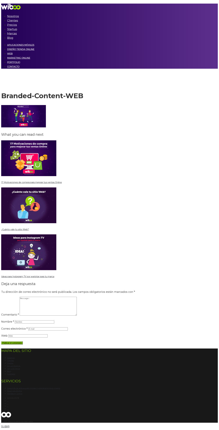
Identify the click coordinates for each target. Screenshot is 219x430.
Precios (12, 25)
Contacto (11, 374)
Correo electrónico (14, 328)
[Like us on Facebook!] (7, 401)
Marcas (12, 33)
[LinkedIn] (7, 409)
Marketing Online (14, 393)
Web (4, 335)
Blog (10, 37)
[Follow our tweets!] (7, 403)
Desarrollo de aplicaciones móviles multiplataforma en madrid (33, 388)
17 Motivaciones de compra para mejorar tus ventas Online (31, 182)
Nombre (7, 321)
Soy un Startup (13, 366)
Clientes (12, 20)
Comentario (10, 314)
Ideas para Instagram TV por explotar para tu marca (27, 276)
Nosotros (13, 16)
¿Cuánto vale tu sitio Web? (15, 229)
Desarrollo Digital (14, 391)
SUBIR (5, 426)
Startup (12, 29)
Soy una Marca (13, 368)
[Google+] (7, 406)
